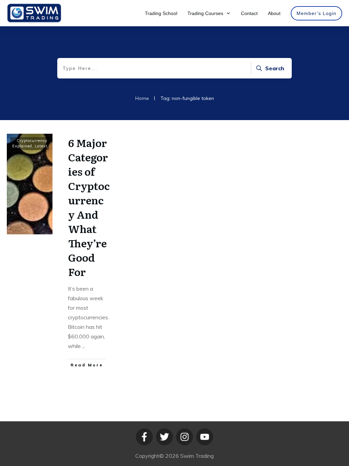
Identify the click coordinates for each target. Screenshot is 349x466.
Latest (41, 146)
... (83, 346)
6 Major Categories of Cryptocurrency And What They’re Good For (89, 207)
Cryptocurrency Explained (29, 143)
